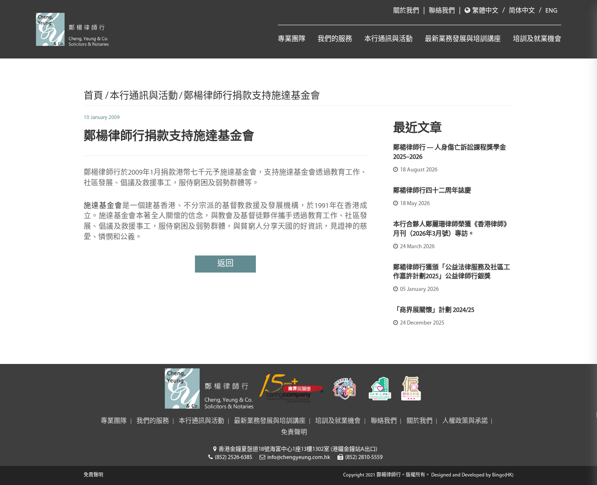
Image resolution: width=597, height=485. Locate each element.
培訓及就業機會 (537, 39)
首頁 (94, 96)
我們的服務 (335, 39)
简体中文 (522, 11)
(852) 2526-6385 (233, 458)
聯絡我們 (442, 11)
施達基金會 (103, 206)
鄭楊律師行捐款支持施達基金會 (252, 96)
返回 (225, 264)
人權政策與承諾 (465, 421)
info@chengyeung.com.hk (298, 458)
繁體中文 (485, 11)
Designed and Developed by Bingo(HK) (472, 475)
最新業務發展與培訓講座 (463, 39)
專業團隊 (291, 39)
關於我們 (406, 11)
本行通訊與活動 (388, 39)
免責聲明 (294, 432)
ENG (551, 11)
